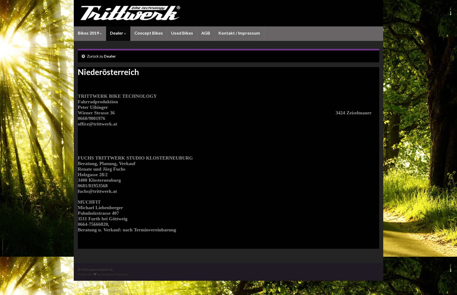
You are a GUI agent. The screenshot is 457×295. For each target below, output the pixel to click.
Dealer (117, 32)
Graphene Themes (114, 274)
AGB (205, 32)
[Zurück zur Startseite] (228, 13)
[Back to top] (445, 283)
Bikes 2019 (89, 32)
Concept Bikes (148, 32)
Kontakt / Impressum (239, 32)
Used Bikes (182, 32)
